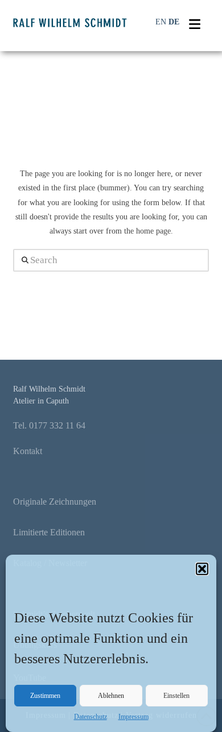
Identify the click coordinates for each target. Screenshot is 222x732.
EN (160, 22)
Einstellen (176, 696)
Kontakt (27, 451)
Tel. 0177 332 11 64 (49, 425)
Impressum (133, 717)
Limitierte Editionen (49, 532)
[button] (202, 569)
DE (173, 22)
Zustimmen (45, 696)
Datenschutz (90, 717)
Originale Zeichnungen (54, 501)
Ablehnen (111, 696)
